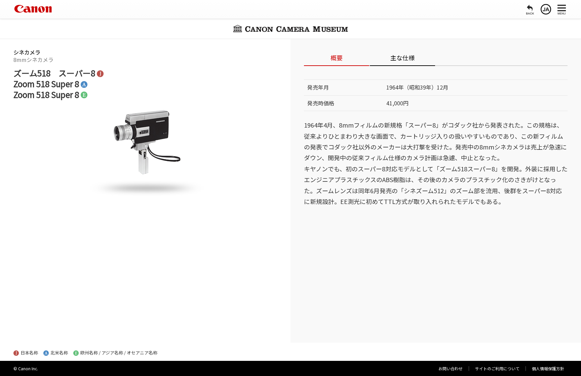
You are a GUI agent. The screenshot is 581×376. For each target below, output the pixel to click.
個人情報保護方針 (548, 368)
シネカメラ (26, 52)
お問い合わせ (450, 368)
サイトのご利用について (497, 368)
